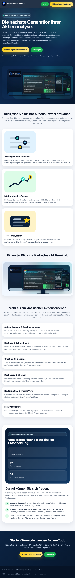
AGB (36, 574)
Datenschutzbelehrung (25, 574)
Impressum (42, 574)
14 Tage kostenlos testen (61, 4)
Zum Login (37, 50)
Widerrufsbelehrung (9, 574)
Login (45, 4)
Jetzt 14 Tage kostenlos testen (15, 50)
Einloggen (50, 554)
